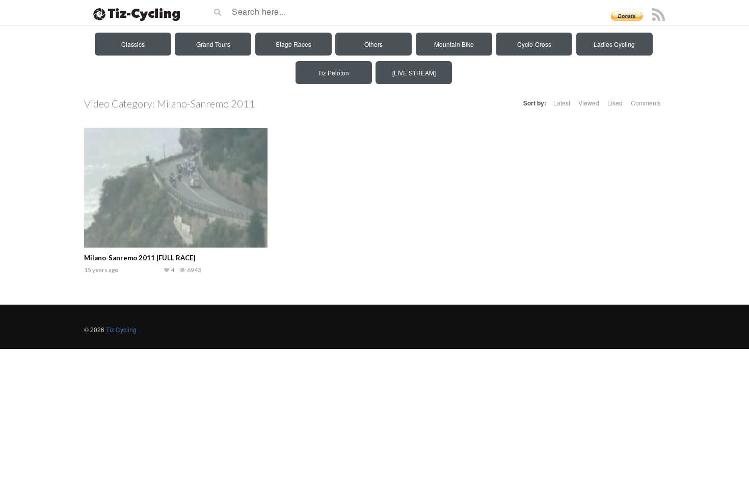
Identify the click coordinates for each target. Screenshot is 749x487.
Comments (646, 102)
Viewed (588, 102)
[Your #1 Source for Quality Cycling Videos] (133, 13)
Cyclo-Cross (534, 44)
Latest (561, 102)
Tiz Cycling (121, 329)
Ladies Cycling (614, 44)
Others (373, 44)
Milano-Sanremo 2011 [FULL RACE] (139, 258)
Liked (615, 102)
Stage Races (293, 44)
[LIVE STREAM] (414, 72)
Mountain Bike (454, 44)
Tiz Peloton (333, 72)
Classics (133, 44)
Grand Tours (213, 44)
